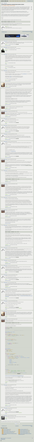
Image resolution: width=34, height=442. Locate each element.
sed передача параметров (23, 429)
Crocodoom (6, 206)
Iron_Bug (6, 49)
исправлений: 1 (20, 412)
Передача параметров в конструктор (8, 432)
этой (10, 76)
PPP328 (6, 86)
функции (14, 5)
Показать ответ (6, 45)
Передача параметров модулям (24, 430)
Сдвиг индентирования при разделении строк (27, 32)
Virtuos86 (6, 115)
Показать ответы (7, 157)
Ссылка (2, 29)
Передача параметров (6, 429)
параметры (8, 5)
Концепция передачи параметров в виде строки (12, 4)
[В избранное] (31, 7)
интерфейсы (4, 5)
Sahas (6, 26)
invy (5, 67)
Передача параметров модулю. (24, 431)
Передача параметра (6, 430)
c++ (2, 5)
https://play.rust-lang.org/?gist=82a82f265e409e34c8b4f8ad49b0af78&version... (14, 375)
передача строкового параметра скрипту (9, 431)
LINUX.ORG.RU (4, 1)
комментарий (5, 47)
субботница (11, 5)
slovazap (6, 103)
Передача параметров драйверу (24, 432)
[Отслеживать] (31, 9)
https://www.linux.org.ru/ (3, 439)
